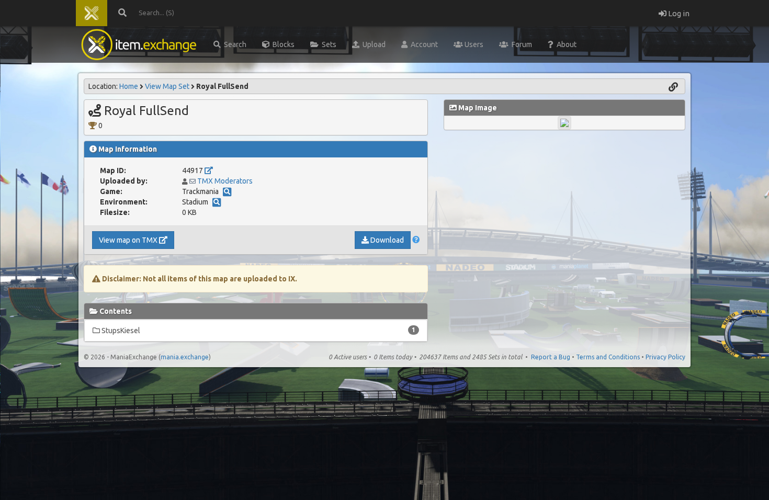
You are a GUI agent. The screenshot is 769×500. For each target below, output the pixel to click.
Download (386, 240)
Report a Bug (550, 357)
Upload (372, 44)
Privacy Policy (665, 357)
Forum (520, 44)
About (564, 44)
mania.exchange (185, 357)
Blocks (282, 44)
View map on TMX (129, 240)
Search (233, 44)
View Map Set (167, 86)
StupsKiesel (257, 330)
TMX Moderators (225, 181)
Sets (327, 44)
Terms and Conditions (608, 357)
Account (423, 44)
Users (473, 44)
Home (128, 86)
